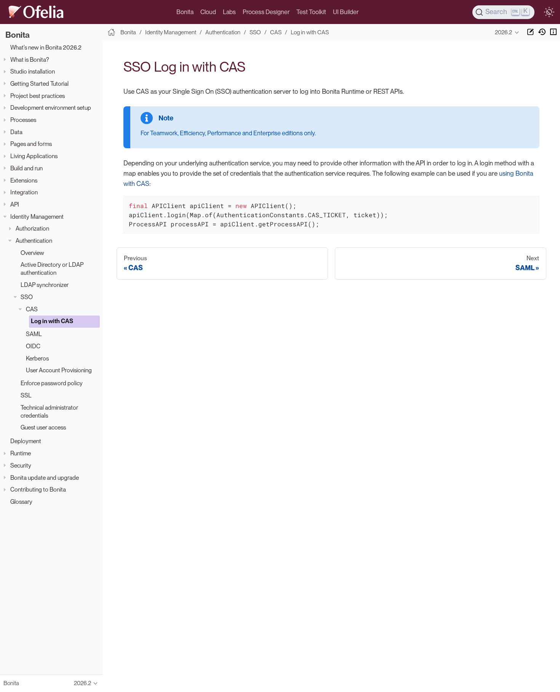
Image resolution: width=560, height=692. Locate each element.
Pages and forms (31, 143)
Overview (32, 252)
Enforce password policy (52, 383)
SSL (26, 395)
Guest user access (43, 427)
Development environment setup (50, 107)
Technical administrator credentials (49, 411)
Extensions (23, 180)
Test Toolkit (311, 12)
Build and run (26, 168)
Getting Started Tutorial (39, 83)
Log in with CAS (52, 321)
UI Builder (345, 12)
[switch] (549, 12)
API (14, 204)
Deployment (25, 441)
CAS (32, 309)
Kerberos (37, 358)
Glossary (21, 501)
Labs (229, 12)
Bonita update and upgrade (44, 477)
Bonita (185, 12)
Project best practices (37, 95)
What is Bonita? (29, 59)
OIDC (33, 346)
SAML (34, 334)
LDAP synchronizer (45, 284)
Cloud (208, 12)
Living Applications (34, 156)
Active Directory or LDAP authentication (52, 268)
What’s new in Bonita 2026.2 (46, 47)
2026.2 (503, 32)
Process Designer (266, 12)
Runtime (20, 453)
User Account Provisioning (59, 370)
